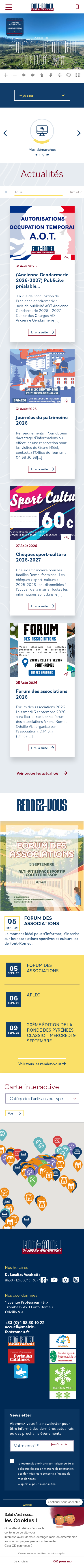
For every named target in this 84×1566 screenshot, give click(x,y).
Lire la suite (40, 332)
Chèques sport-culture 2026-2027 (41, 557)
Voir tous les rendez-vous (40, 1063)
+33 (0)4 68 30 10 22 (25, 1322)
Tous (18, 192)
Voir (10, 1113)
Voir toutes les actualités (37, 773)
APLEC (33, 995)
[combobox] (42, 1098)
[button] (41, 1148)
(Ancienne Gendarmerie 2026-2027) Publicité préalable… (42, 280)
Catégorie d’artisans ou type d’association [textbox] (38, 1098)
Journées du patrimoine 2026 (42, 420)
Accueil (29, 1505)
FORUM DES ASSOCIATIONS (41, 920)
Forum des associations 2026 (41, 694)
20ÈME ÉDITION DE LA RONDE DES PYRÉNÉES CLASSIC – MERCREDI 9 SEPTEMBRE (51, 1033)
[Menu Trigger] (8, 7)
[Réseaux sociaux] (54, 1280)
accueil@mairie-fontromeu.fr (20, 1329)
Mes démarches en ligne (42, 152)
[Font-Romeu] (41, 7)
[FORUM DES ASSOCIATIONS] (42, 866)
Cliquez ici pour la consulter (36, 1484)
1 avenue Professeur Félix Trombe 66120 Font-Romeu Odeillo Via (29, 1307)
